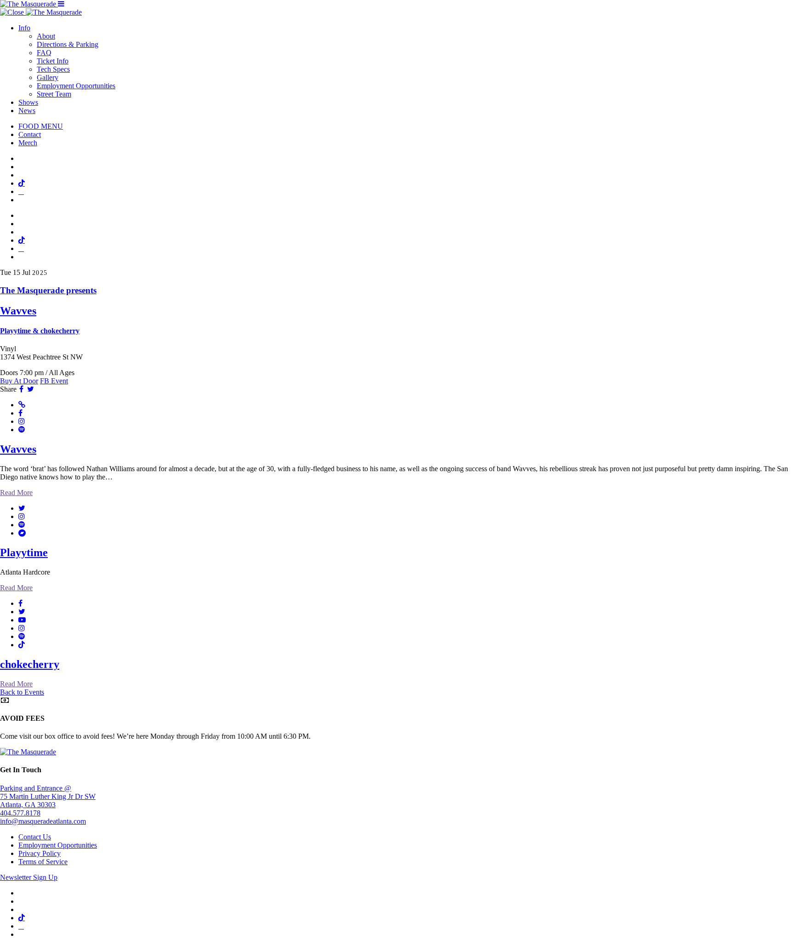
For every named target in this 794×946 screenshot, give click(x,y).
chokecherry (29, 664)
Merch (27, 143)
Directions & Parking (67, 44)
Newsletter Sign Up (28, 877)
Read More (16, 492)
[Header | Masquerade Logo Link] (29, 4)
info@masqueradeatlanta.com (43, 821)
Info (24, 28)
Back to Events (22, 692)
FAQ (44, 53)
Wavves (18, 449)
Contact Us (34, 837)
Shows (28, 102)
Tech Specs (53, 69)
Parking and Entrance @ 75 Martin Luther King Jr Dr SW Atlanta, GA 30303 (48, 796)
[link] (397, 310)
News (26, 110)
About (46, 36)
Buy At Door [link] (19, 381)
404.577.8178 (20, 813)
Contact (29, 134)
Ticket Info (52, 61)
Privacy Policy (39, 853)
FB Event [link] (54, 381)
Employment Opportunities (76, 86)
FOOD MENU (40, 126)
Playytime (24, 552)
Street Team (54, 94)
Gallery (47, 77)
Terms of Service (43, 862)
